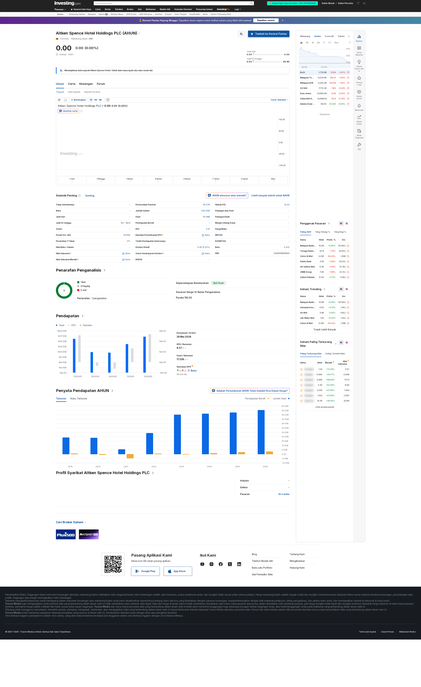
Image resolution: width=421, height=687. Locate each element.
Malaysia (92, 14)
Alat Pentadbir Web (262, 574)
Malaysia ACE (306, 83)
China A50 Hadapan (309, 98)
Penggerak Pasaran (313, 223)
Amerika (158, 14)
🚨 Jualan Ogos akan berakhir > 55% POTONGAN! (292, 3)
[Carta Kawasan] (65, 100)
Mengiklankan (297, 561)
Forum (101, 83)
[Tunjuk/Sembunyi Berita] (108, 100)
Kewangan (86, 83)
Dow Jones (305, 93)
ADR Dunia (131, 14)
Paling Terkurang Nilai (310, 353)
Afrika (205, 14)
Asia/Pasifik (194, 14)
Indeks (317, 36)
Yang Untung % (322, 232)
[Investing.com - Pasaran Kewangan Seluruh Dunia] (68, 3)
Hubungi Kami (297, 567)
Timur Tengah (180, 14)
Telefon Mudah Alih (262, 561)
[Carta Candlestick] (59, 100)
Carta (71, 83)
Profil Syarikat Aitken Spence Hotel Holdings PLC (103, 472)
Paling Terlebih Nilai (335, 353)
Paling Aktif (305, 232)
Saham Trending (310, 289)
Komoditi (329, 36)
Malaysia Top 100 (308, 77)
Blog (254, 554)
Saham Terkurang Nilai (220, 14)
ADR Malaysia (145, 14)
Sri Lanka (283, 494)
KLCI (302, 72)
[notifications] (358, 3)
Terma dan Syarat (367, 631)
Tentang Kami (297, 554)
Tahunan (61, 398)
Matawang (305, 36)
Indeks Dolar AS (308, 104)
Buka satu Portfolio (262, 567)
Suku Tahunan (78, 398)
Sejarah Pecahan (92, 92)
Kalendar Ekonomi (183, 9)
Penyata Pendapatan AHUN (82, 390)
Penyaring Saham (204, 9)
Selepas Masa (117, 14)
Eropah (168, 14)
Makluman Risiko (407, 631)
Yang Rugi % (340, 232)
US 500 (303, 88)
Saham (60, 14)
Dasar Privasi (387, 631)
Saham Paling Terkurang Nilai (316, 343)
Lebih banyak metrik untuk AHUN (270, 195)
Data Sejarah (74, 92)
